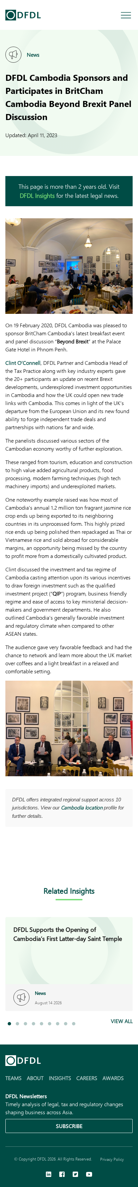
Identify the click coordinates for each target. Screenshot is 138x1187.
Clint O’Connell (23, 362)
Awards (113, 1077)
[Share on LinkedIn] (9, 864)
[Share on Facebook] (23, 864)
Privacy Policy (112, 1159)
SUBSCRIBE (69, 1125)
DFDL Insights (37, 195)
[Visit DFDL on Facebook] (62, 1175)
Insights (60, 1077)
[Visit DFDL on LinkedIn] (48, 1175)
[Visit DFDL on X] (75, 1175)
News (33, 54)
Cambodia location (81, 807)
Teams (13, 1077)
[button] (9, 1023)
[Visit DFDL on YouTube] (89, 1175)
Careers (86, 1077)
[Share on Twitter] (36, 864)
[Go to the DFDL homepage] (23, 15)
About (35, 1077)
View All (122, 1020)
